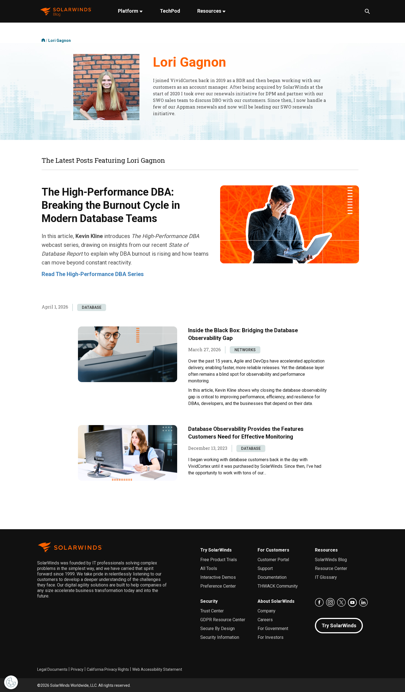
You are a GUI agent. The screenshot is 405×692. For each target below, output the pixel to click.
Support (265, 568)
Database (91, 307)
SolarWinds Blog (331, 559)
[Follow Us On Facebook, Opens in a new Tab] (319, 602)
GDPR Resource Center (222, 619)
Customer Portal (273, 559)
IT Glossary (326, 577)
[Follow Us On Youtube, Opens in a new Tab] (352, 602)
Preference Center (218, 586)
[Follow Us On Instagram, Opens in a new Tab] (330, 602)
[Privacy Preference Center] (11, 682)
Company (267, 610)
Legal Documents (52, 669)
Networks (245, 350)
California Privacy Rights (108, 669)
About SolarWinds (276, 601)
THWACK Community (278, 586)
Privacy (77, 669)
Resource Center (331, 568)
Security (209, 601)
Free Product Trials (218, 559)
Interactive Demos (218, 577)
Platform (128, 11)
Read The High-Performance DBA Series (93, 274)
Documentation (272, 577)
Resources (209, 11)
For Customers (273, 550)
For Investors (271, 637)
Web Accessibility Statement (157, 669)
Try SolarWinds (216, 550)
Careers (265, 619)
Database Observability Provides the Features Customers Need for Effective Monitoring (246, 433)
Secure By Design (217, 628)
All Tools (208, 568)
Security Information (219, 637)
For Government (273, 628)
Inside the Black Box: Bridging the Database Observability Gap (243, 334)
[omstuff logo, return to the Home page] (66, 11)
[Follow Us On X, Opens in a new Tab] (341, 602)
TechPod (170, 11)
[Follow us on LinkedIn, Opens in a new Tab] (363, 602)
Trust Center (212, 610)
